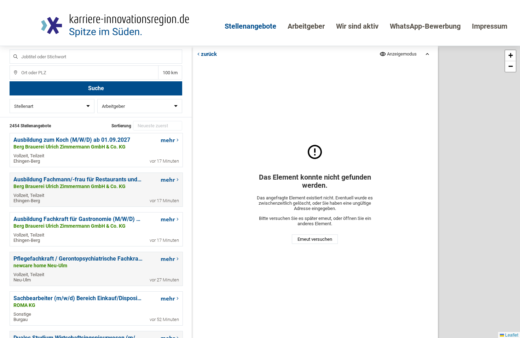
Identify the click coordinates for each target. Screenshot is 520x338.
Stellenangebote (250, 26)
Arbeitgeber (306, 26)
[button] (510, 55)
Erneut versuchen (314, 239)
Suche (96, 88)
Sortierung (121, 125)
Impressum (489, 26)
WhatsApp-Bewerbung (425, 26)
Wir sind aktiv (357, 26)
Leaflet (511, 335)
